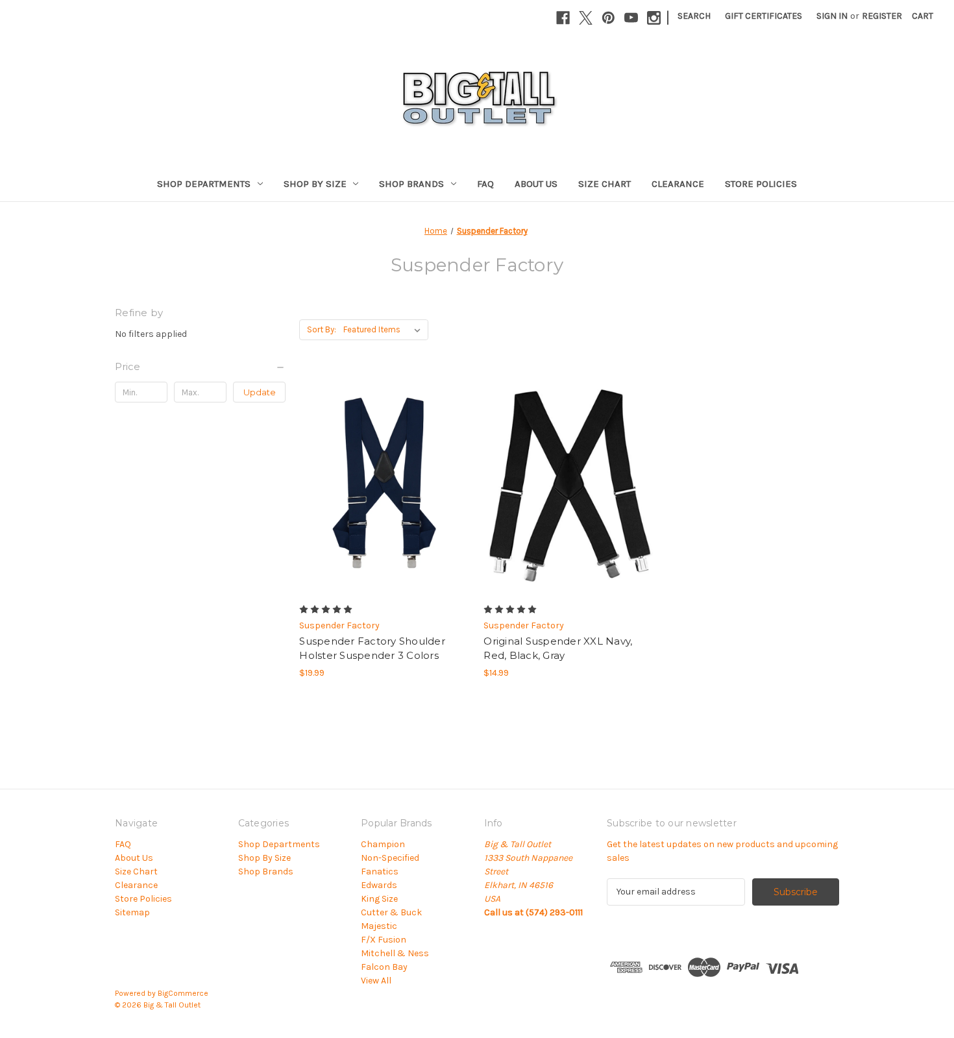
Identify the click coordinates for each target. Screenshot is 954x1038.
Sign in (832, 15)
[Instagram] (654, 18)
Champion (383, 844)
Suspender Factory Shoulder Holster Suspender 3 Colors (372, 648)
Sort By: (321, 329)
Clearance (678, 184)
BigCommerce (183, 993)
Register (882, 15)
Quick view (373, 472)
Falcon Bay (384, 966)
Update (259, 392)
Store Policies (761, 184)
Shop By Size (315, 184)
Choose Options (384, 495)
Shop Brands (411, 184)
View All (376, 980)
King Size (379, 898)
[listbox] (384, 330)
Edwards (379, 885)
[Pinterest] (608, 18)
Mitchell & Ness (395, 953)
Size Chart (604, 184)
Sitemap (132, 912)
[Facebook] (563, 18)
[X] (586, 18)
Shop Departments (204, 184)
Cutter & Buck (391, 912)
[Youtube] (631, 18)
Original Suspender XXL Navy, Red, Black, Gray (557, 648)
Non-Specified (390, 857)
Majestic (379, 926)
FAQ (485, 184)
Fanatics (379, 871)
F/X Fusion (383, 939)
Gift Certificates (763, 15)
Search (694, 15)
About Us (536, 184)
